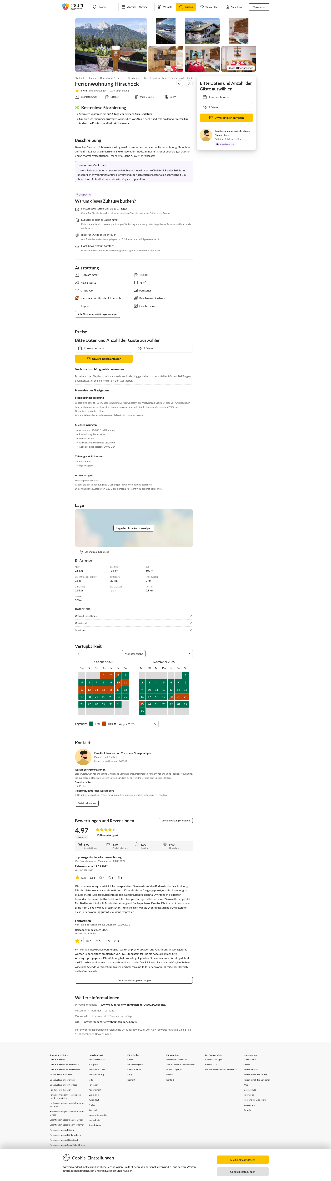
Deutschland (106, 78)
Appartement (95, 1089)
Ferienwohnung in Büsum (62, 1130)
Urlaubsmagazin (135, 1064)
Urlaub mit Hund (58, 1059)
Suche (130, 1059)
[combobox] (119, 723)
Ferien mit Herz (251, 1069)
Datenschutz (250, 1089)
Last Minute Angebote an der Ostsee (66, 1119)
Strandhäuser (95, 1125)
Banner (169, 1074)
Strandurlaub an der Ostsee (62, 1079)
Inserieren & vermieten (177, 1059)
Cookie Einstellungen (242, 1171)
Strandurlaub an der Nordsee (63, 1084)
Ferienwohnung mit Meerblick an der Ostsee (67, 1113)
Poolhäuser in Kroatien (60, 1089)
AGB (246, 1084)
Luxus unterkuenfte (98, 1115)
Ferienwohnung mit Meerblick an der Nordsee (67, 1105)
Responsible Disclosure (255, 1099)
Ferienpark (94, 1084)
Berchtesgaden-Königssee (184, 78)
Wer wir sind (250, 1059)
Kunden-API (211, 1064)
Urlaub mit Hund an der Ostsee (64, 1064)
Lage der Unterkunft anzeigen (133, 528)
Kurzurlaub (94, 1099)
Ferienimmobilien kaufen (255, 1074)
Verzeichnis (249, 1105)
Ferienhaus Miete (97, 1069)
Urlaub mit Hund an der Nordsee (65, 1069)
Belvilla (247, 1110)
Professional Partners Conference (221, 1069)
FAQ (129, 1074)
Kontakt (131, 1079)
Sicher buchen (134, 1069)
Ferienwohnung (96, 1074)
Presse (247, 1064)
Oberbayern (134, 78)
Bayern (120, 78)
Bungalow (93, 1064)
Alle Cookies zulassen (242, 1159)
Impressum (249, 1094)
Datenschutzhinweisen (118, 1170)
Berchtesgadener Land (155, 78)
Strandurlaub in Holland (61, 1074)
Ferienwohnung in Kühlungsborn (65, 1135)
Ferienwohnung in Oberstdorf (64, 1140)
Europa (92, 78)
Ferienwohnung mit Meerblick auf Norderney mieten (65, 1096)
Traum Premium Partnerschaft (180, 1064)
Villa (91, 1079)
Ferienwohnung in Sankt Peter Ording (67, 1145)
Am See (92, 1105)
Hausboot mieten (97, 1059)
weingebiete (94, 1120)
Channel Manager (213, 1059)
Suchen (189, 6)
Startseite (80, 78)
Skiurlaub (93, 1110)
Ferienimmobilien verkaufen (257, 1079)
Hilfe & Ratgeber (174, 1069)
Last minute (94, 1094)
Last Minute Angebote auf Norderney (67, 1124)
